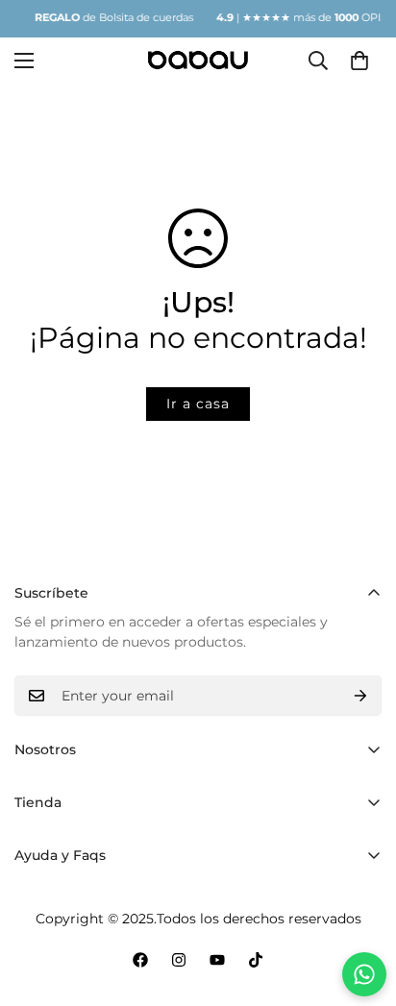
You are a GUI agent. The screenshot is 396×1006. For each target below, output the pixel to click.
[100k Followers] (178, 960)
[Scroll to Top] (361, 904)
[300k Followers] (140, 960)
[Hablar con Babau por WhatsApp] (364, 974)
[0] (359, 59)
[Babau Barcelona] (198, 60)
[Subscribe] (360, 695)
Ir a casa (198, 403)
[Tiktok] (255, 960)
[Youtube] (217, 960)
